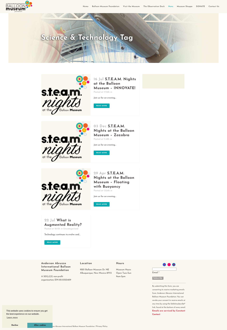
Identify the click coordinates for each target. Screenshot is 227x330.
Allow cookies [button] (40, 325)
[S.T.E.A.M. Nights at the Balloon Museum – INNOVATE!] (66, 95)
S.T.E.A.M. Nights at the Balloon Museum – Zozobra (114, 131)
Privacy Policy (101, 326)
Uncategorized (70, 229)
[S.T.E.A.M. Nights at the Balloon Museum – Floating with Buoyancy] (66, 189)
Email (155, 272)
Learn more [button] (12, 318)
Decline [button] (14, 325)
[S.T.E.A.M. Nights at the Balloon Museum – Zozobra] (66, 142)
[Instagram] (169, 264)
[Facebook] (164, 264)
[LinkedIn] (173, 264)
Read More (101, 106)
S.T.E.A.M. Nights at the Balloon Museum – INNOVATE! (115, 83)
